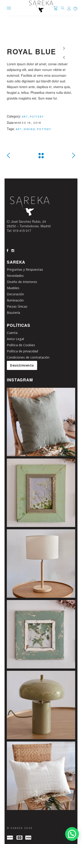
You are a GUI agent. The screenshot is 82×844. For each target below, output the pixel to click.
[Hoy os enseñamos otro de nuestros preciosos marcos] (41, 634)
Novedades (15, 275)
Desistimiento (22, 365)
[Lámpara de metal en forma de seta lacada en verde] (41, 705)
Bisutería (13, 312)
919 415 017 (22, 230)
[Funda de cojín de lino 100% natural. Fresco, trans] (41, 776)
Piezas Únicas (17, 306)
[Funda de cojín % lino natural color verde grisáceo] (41, 422)
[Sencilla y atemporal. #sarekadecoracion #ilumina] (41, 563)
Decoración (15, 294)
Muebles (13, 288)
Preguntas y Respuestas (25, 269)
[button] (72, 834)
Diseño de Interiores (22, 282)
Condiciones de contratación (28, 357)
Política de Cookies (21, 345)
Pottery (37, 116)
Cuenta (12, 332)
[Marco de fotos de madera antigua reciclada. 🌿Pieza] (41, 493)
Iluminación (15, 300)
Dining (29, 129)
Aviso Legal (15, 339)
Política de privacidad (22, 351)
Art (25, 116)
